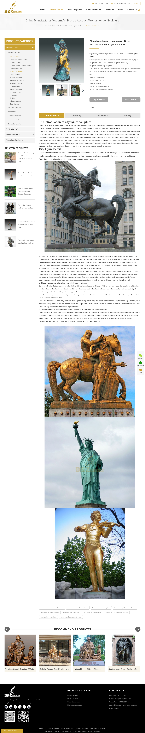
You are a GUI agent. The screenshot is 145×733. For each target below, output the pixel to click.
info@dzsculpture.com (122, 3)
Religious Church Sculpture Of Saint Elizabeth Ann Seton (20, 669)
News (120, 10)
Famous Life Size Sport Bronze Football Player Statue (26, 225)
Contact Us (132, 10)
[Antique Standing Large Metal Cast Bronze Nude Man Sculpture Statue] (10, 157)
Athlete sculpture (16, 83)
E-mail (141, 373)
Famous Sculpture (14, 116)
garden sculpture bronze (92, 612)
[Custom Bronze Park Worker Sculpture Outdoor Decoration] (10, 191)
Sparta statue (15, 86)
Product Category (19, 41)
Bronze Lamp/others (15, 124)
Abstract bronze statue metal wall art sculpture (26, 241)
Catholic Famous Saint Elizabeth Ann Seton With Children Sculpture (55, 669)
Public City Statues (93, 26)
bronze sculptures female (50, 612)
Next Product (131, 99)
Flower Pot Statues (14, 120)
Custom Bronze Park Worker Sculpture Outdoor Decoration (25, 191)
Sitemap (97, 731)
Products (55, 26)
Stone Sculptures (93, 10)
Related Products (16, 148)
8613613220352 (123, 702)
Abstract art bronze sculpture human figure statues (26, 208)
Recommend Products (72, 629)
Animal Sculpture (14, 52)
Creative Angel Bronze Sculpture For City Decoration (124, 669)
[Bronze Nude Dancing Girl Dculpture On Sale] (10, 174)
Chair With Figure (16, 92)
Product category (79, 690)
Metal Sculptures (75, 10)
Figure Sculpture (78, 26)
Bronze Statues (56, 10)
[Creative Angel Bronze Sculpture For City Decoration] (124, 650)
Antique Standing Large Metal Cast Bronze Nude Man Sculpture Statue (26, 157)
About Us (110, 10)
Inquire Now (99, 99)
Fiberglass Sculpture (14, 140)
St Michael (13, 95)
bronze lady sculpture (48, 617)
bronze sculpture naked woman (52, 608)
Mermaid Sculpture (17, 80)
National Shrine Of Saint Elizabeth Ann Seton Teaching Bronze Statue (89, 669)
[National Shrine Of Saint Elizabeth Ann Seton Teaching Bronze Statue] (89, 650)
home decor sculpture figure (78, 608)
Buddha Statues (15, 63)
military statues (15, 101)
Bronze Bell (12, 112)
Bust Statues (14, 104)
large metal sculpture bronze (71, 617)
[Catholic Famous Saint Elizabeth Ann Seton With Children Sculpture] (55, 650)
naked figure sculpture (71, 612)
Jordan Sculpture (16, 89)
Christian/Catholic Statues (19, 60)
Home (42, 10)
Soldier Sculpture (16, 77)
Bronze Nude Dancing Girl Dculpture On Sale (26, 174)
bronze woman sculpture (101, 608)
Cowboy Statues (16, 68)
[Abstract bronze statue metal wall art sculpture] (10, 241)
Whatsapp (140, 365)
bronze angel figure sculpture (124, 608)
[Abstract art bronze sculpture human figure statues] (10, 208)
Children (13, 98)
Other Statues (15, 74)
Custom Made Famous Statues (21, 66)
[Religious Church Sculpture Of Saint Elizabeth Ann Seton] (20, 650)
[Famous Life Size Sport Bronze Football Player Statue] (10, 225)
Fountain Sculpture (14, 107)
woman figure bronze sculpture (117, 612)
